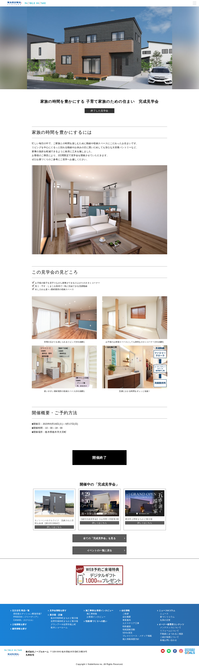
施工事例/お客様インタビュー (99, 610)
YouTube (162, 651)
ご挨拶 (126, 614)
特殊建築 (127, 626)
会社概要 (127, 617)
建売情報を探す (19, 629)
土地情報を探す (19, 624)
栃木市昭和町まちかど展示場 (64, 618)
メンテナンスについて (170, 627)
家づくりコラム (167, 617)
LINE (168, 651)
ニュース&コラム (167, 610)
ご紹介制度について (169, 637)
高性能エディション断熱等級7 (27, 614)
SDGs (190, 651)
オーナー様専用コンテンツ (171, 624)
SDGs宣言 (128, 633)
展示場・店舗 (56, 615)
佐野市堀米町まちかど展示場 (64, 621)
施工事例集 (92, 614)
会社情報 (125, 610)
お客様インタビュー (96, 617)
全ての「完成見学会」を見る (99, 538)
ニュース (164, 614)
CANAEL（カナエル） (23, 620)
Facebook (174, 651)
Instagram (181, 651)
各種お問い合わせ (168, 640)
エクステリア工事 (131, 623)
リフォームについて (169, 631)
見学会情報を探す (58, 610)
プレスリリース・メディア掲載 (137, 636)
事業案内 (127, 620)
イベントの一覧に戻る (99, 550)
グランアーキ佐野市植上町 (63, 624)
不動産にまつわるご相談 (171, 634)
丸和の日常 (165, 620)
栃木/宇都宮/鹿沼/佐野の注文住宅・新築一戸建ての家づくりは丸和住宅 (26, 3)
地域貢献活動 (129, 629)
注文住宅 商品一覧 (21, 610)
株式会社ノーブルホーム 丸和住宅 (13, 652)
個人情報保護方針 (131, 639)
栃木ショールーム (59, 627)
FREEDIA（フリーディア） (26, 617)
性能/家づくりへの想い (96, 621)
